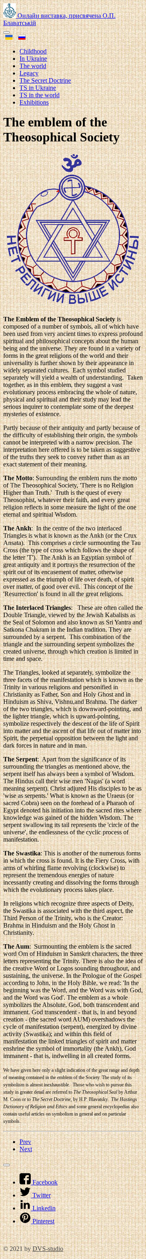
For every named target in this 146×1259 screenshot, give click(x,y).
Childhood (33, 51)
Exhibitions (34, 102)
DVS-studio (47, 1248)
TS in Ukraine (37, 87)
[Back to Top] (6, 1165)
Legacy (29, 73)
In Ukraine (33, 58)
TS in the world (39, 95)
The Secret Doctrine (45, 80)
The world (32, 65)
